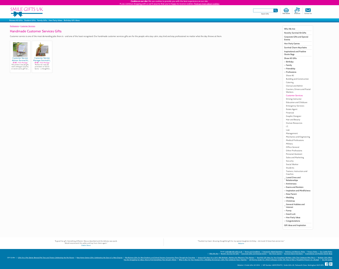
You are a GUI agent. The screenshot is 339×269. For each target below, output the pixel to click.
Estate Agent (291, 109)
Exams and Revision (294, 187)
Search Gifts (265, 14)
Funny (289, 210)
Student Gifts (30, 20)
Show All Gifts (290, 58)
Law (288, 130)
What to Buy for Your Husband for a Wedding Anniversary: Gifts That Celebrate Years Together (213, 260)
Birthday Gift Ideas (72, 20)
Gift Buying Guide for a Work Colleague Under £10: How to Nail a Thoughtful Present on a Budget (284, 260)
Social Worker (292, 164)
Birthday (290, 62)
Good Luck (291, 214)
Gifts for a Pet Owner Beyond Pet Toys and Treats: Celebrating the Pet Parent (46, 258)
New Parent (291, 194)
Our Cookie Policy (326, 252)
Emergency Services (295, 106)
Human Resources (294, 123)
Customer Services (27, 26)
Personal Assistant (294, 154)
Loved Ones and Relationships (293, 178)
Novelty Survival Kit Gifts (295, 33)
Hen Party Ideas (55, 20)
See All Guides (327, 260)
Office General (292, 147)
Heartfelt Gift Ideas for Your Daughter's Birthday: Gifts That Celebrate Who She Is (286, 258)
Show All (290, 75)
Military (289, 144)
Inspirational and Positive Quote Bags (318, 254)
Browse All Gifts (16, 20)
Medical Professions (295, 140)
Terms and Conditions (252, 252)
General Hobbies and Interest (295, 205)
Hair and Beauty (293, 119)
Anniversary (291, 184)
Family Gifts (42, 20)
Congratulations (293, 221)
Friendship (290, 68)
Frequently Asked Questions (272, 252)
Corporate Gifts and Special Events (254, 254)
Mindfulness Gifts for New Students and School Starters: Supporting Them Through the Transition (160, 258)
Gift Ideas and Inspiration (295, 225)
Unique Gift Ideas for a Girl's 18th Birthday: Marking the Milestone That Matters (226, 258)
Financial (290, 113)
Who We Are (289, 29)
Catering (289, 82)
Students (290, 168)
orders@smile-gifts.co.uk (233, 252)
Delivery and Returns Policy (295, 252)
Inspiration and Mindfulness (298, 190)
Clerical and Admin (294, 86)
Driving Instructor (294, 99)
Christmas (290, 201)
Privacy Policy (312, 252)
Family (289, 65)
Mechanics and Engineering (298, 137)
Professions (14, 26)
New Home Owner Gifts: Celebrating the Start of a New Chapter (100, 258)
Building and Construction (297, 79)
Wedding (290, 197)
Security (290, 161)
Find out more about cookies (206, 4)
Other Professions (294, 150)
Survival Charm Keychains (295, 47)
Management (292, 133)
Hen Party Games (292, 43)
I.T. (287, 126)
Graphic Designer (293, 116)
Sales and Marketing (295, 157)
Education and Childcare (296, 102)
